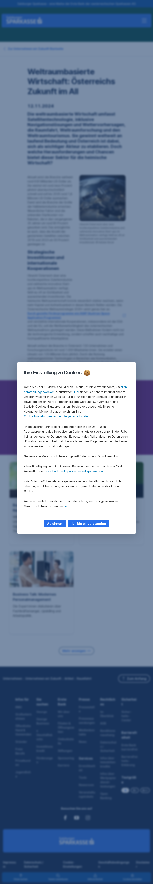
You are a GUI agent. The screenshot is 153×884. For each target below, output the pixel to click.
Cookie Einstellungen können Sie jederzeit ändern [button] (57, 416)
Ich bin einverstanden (89, 524)
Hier (76, 392)
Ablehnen (54, 524)
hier (66, 506)
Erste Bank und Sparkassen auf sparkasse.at (74, 471)
